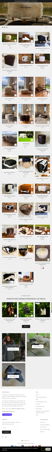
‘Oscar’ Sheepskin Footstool (42, 178)
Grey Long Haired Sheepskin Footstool (9, 149)
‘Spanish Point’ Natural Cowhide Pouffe (26, 285)
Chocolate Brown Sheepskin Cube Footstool (9, 71)
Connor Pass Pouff (26, 125)
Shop (37, 399)
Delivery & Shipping (44, 424)
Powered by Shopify (31, 443)
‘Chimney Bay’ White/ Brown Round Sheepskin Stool (42, 264)
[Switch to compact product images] (6, 27)
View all (26, 326)
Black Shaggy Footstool (9, 172)
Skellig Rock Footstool (26, 98)
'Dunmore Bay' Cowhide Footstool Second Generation (9, 287)
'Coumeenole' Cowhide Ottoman (9, 257)
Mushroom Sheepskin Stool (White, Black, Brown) (26, 172)
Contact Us (42, 422)
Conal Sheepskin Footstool (9, 195)
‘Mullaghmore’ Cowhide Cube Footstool (26, 196)
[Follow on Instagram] (6, 436)
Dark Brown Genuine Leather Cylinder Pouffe (42, 149)
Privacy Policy (43, 427)
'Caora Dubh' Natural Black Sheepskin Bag (26, 320)
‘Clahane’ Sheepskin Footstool (9, 239)
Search (37, 395)
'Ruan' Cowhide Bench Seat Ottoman (42, 237)
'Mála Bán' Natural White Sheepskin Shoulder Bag (42, 320)
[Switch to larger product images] (2, 27)
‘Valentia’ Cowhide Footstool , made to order (26, 45)
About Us (42, 431)
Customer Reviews (40, 406)
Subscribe (6, 432)
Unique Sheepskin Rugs (41, 397)
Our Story (38, 404)
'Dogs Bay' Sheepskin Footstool (26, 219)
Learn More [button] (4, 450)
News (37, 415)
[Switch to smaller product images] (4, 27)
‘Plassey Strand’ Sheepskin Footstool (42, 66)
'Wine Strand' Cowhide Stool (26, 236)
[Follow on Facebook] (2, 436)
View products (13, 349)
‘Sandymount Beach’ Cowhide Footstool (9, 215)
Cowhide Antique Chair (42, 98)
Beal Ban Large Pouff (9, 98)
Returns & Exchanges (45, 429)
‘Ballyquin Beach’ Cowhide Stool (42, 48)
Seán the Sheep (26, 143)
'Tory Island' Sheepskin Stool (26, 258)
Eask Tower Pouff (9, 125)
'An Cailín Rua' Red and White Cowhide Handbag (9, 320)
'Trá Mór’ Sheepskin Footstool (26, 65)
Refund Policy (39, 408)
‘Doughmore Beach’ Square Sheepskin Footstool (42, 196)
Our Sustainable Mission (41, 401)
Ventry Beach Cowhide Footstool (42, 125)
